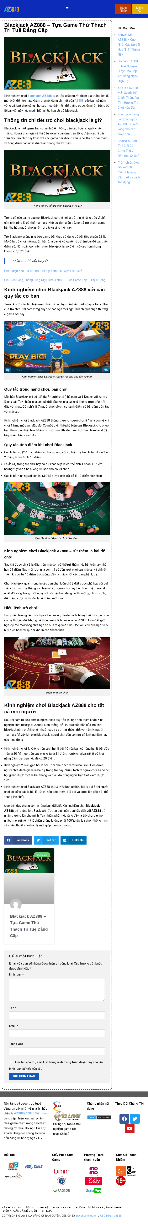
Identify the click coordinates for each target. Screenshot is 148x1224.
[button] (67, 8)
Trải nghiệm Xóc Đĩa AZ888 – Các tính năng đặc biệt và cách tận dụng (129, 172)
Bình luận (16, 974)
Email (13, 1026)
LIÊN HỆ (43, 1207)
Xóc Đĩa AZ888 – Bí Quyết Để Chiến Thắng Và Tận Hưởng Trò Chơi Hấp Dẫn (128, 97)
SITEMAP (48, 1210)
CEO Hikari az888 (111, 1215)
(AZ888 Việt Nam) (31, 1113)
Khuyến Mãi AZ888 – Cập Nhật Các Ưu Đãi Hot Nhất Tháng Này (129, 44)
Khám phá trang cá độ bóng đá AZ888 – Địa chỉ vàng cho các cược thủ (128, 124)
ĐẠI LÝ (30, 1207)
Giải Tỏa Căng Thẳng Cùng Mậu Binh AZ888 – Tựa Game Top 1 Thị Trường (54, 280)
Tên (12, 1008)
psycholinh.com (86, 1215)
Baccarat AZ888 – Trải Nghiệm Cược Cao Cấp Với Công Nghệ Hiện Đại (129, 71)
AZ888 (79, 100)
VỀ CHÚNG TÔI (11, 1207)
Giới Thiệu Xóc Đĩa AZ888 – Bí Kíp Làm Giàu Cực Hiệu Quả (43, 271)
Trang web (16, 1044)
